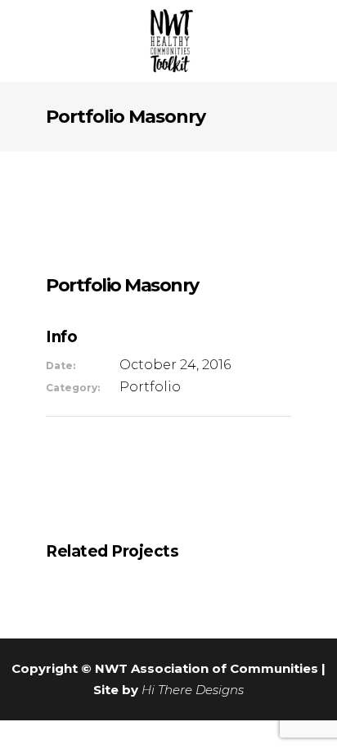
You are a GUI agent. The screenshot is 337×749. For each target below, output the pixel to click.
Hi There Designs (193, 689)
